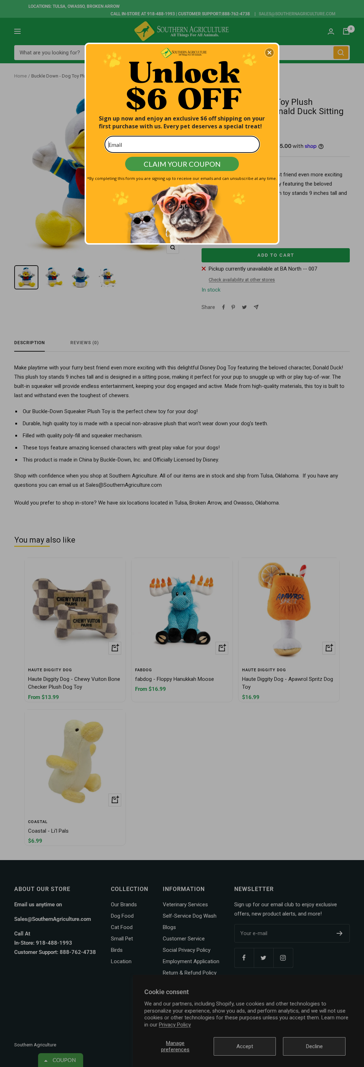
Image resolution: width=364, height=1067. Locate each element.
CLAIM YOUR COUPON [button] (182, 164)
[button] (269, 52)
